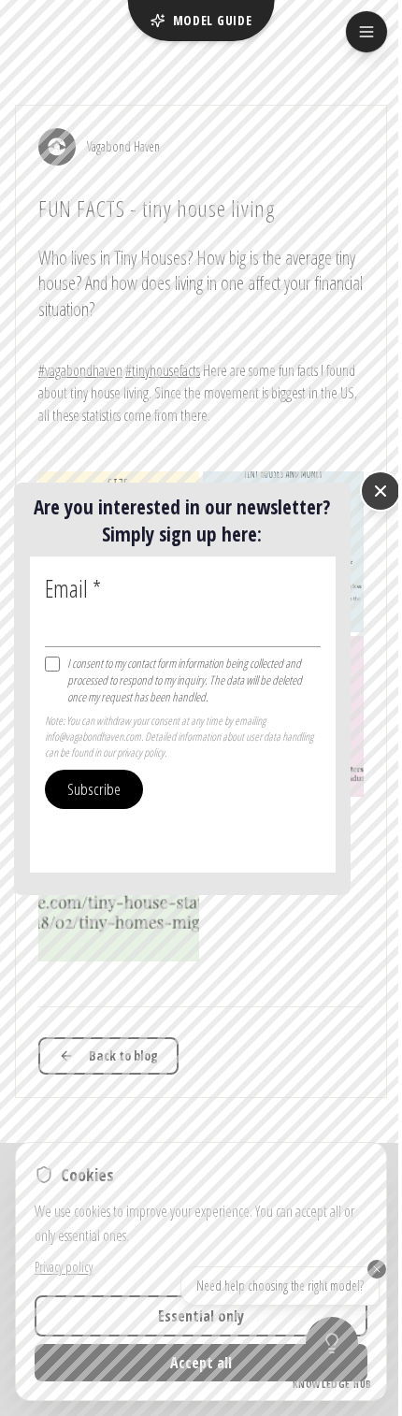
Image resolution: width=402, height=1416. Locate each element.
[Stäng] (380, 491)
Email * (73, 588)
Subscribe (94, 789)
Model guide (212, 20)
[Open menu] (366, 31)
